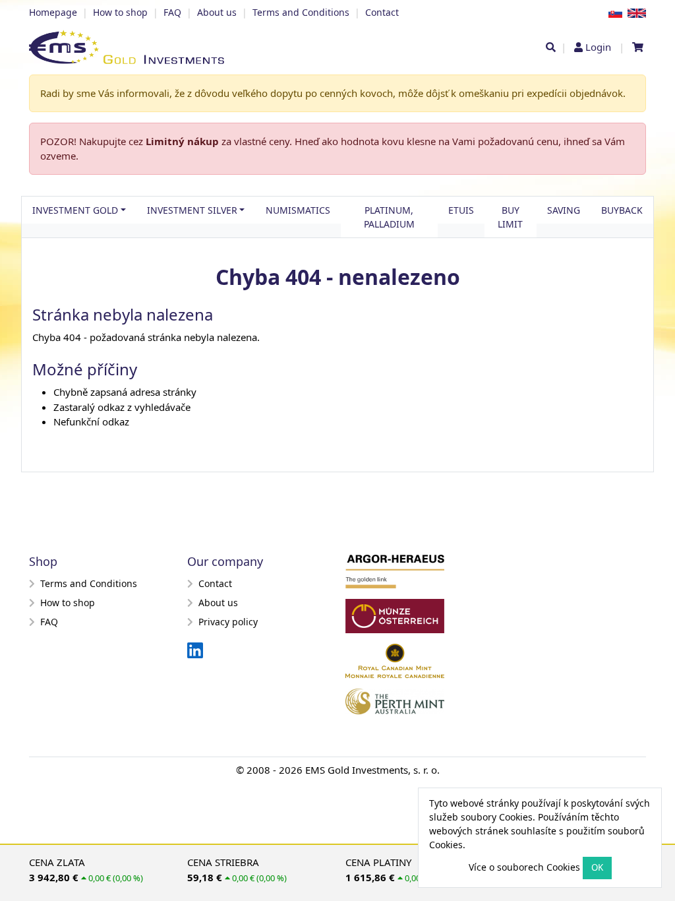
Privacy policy (228, 621)
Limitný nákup (182, 141)
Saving (563, 210)
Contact (382, 12)
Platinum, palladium (389, 217)
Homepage (53, 12)
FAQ (172, 12)
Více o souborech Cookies (524, 867)
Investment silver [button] (192, 210)
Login (598, 46)
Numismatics (298, 210)
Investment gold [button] (75, 210)
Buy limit (510, 217)
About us (217, 12)
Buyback (622, 210)
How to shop (120, 12)
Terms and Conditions (300, 12)
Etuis (461, 210)
